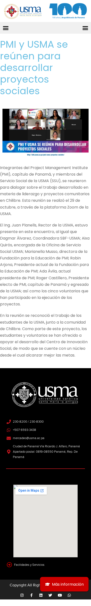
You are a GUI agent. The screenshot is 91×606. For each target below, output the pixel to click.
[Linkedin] (41, 595)
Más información (68, 584)
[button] (5, 27)
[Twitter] (50, 595)
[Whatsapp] (69, 595)
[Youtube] (60, 595)
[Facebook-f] (31, 595)
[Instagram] (22, 595)
